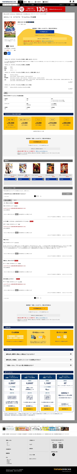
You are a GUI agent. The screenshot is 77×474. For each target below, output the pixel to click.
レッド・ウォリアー (35, 175)
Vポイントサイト (32, 458)
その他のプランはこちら (39, 35)
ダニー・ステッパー (24, 77)
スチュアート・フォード (32, 77)
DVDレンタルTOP (6, 13)
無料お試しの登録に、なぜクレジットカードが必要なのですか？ (23, 360)
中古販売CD (39, 1)
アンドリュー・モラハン (14, 74)
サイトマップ (67, 434)
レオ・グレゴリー (19, 79)
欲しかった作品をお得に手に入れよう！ (22, 426)
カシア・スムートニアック (40, 79)
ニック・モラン (25, 79)
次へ (41, 196)
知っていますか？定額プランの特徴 (34, 426)
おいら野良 (20, 281)
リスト (70, 2)
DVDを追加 (6, 179)
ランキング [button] (39, 4)
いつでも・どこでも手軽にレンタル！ (8, 426)
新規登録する (12, 409)
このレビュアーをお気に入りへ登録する (53, 216)
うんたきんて (16, 242)
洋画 (21, 24)
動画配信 (46, 1)
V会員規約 (7, 434)
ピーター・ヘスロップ (20, 76)
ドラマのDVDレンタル (26, 13)
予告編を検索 (11, 46)
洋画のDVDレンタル (19, 13)
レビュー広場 (32, 454)
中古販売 (8, 462)
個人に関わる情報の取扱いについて (38, 434)
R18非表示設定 (9, 463)
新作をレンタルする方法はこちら (48, 41)
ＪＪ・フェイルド (29, 80)
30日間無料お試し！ (45, 31)
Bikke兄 (19, 263)
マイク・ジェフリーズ (29, 76)
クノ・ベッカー (12, 79)
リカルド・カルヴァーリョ (65, 79)
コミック (31, 1)
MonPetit (15, 205)
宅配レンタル (9, 459)
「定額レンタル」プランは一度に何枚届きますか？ (20, 365)
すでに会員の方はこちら (50, 35)
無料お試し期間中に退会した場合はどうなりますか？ (20, 354)
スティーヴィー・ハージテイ (15, 77)
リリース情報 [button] (31, 4)
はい (16, 214)
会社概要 (3, 434)
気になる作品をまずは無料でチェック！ (61, 426)
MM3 (19, 224)
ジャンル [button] (23, 4)
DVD (20, 1)
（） (14, 50)
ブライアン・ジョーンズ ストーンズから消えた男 (12, 175)
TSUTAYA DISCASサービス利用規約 (16, 434)
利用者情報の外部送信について (59, 434)
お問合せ (31, 448)
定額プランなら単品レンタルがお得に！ (48, 426)
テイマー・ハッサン (49, 79)
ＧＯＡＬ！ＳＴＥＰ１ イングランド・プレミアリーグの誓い (20, 87)
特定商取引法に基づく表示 (49, 434)
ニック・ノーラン (32, 79)
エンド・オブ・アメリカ (50, 175)
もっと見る (70, 88)
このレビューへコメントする (67, 216)
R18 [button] (72, 4)
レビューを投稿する (67, 193)
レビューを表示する (6, 209)
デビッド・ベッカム (56, 79)
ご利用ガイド (61, 4)
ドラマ (25, 24)
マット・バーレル (13, 76)
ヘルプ (67, 4)
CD (26, 1)
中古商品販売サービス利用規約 (27, 434)
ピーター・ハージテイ (40, 77)
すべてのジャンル (12, 13)
